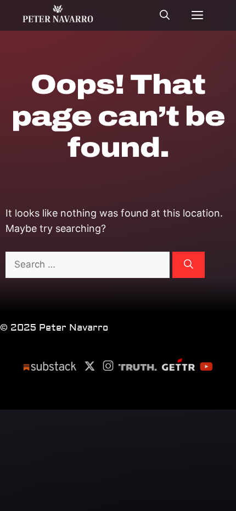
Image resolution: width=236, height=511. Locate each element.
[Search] (188, 265)
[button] (165, 16)
